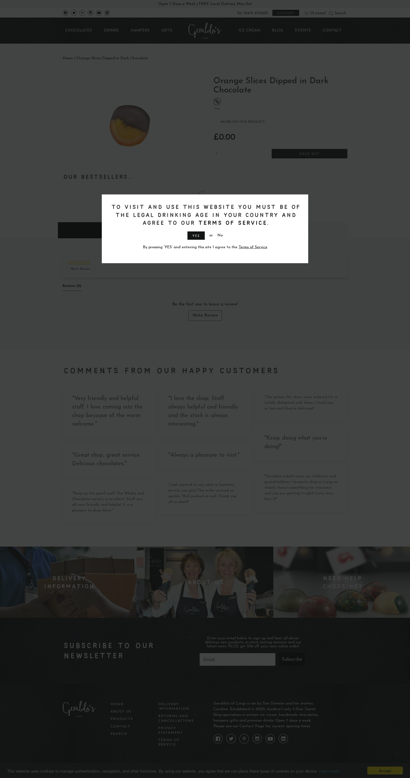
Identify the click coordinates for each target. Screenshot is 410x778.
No (220, 235)
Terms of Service (231, 222)
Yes (196, 236)
